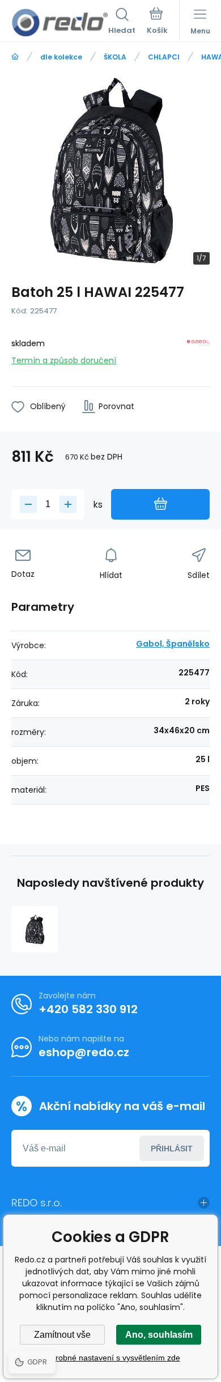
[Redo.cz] (15, 57)
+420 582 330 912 (88, 1009)
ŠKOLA (115, 57)
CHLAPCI (164, 57)
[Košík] (157, 22)
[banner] (59, 22)
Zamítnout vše (62, 1335)
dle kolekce (61, 57)
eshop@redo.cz (84, 1052)
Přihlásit (172, 1148)
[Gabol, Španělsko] (198, 350)
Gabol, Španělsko (173, 643)
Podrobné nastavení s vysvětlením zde (110, 1357)
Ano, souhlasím (159, 1335)
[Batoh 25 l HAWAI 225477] (34, 929)
